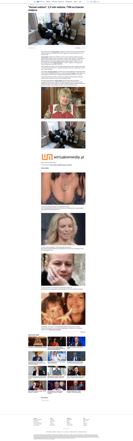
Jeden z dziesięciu (69, 419)
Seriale (75, 1)
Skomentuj (78, 47)
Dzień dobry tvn (36, 421)
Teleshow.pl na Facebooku (55, 329)
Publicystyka (61, 1)
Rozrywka (48, 1)
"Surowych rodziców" (52, 71)
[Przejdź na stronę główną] (35, 2)
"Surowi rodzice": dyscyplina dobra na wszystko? (60, 164)
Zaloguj (95, 1)
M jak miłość (52, 421)
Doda (84, 421)
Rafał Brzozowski (85, 420)
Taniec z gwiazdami (36, 425)
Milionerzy (68, 420)
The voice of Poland (69, 425)
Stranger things (52, 425)
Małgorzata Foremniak (86, 419)
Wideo (80, 1)
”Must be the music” (58, 62)
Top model (68, 421)
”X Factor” (73, 73)
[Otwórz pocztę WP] (88, 2)
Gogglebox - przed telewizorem (38, 419)
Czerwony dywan (68, 1)
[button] (91, 1)
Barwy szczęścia (52, 420)
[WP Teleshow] (41, 2)
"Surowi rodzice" (56, 51)
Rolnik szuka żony (36, 420)
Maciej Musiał (85, 425)
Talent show (54, 1)
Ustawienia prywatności (82, 431)
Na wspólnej (52, 419)
